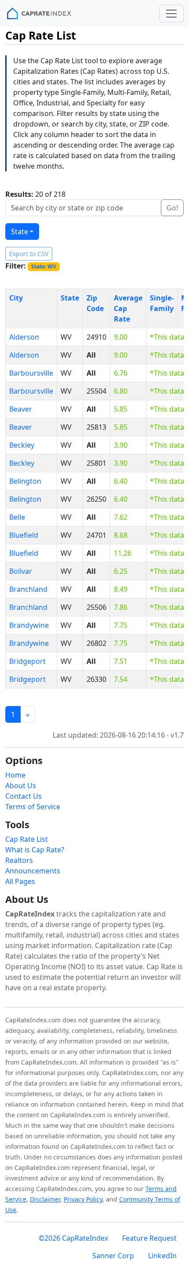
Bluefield (23, 535)
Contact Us (23, 796)
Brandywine (29, 625)
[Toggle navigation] (171, 13)
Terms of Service (32, 806)
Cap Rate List (26, 839)
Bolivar (20, 571)
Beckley (21, 445)
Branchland (28, 589)
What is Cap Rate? (34, 850)
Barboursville (31, 373)
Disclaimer (45, 1199)
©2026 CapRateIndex (73, 1238)
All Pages (20, 881)
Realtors (19, 860)
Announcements (32, 871)
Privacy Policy (83, 1199)
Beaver (20, 409)
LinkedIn (162, 1255)
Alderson (24, 337)
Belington (25, 481)
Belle (17, 517)
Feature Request (149, 1238)
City (16, 298)
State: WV (43, 266)
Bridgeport (27, 661)
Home (15, 775)
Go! (172, 208)
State (19, 231)
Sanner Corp (113, 1255)
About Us (20, 785)
